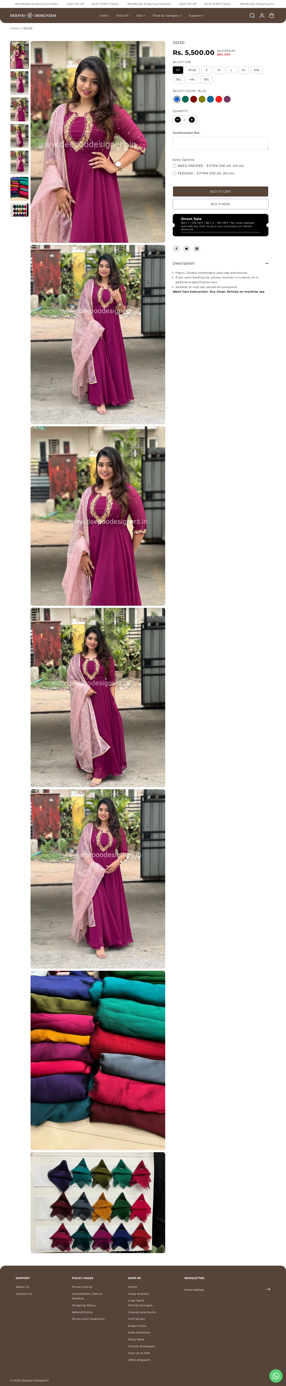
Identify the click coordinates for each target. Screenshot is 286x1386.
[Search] (252, 15)
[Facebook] (176, 248)
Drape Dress (137, 1325)
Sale (139, 15)
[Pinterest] (196, 248)
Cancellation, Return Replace (87, 1296)
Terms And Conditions (88, 1318)
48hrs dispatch (139, 1360)
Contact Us (24, 1293)
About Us (22, 1286)
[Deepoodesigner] (33, 15)
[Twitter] (186, 248)
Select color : (189, 91)
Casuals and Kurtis (142, 1312)
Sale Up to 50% (139, 1353)
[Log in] (262, 15)
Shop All (122, 15)
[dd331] (98, 142)
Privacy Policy (82, 1286)
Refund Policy (82, 1312)
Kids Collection (139, 1332)
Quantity (180, 111)
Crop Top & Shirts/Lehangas (140, 1303)
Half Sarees (136, 1318)
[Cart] (271, 15)
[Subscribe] (268, 1289)
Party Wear (136, 1339)
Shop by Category (166, 15)
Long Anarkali (138, 1293)
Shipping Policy (84, 1305)
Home (104, 15)
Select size (182, 62)
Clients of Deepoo (141, 1346)
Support (195, 15)
